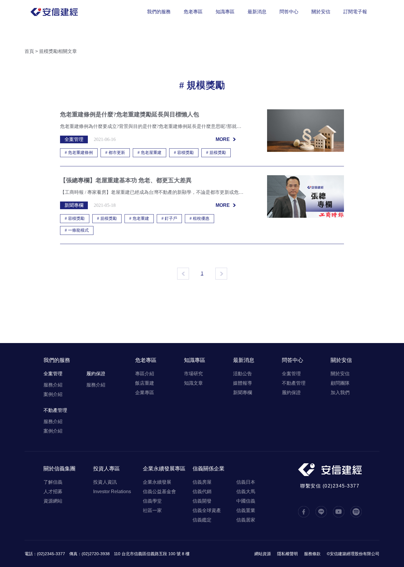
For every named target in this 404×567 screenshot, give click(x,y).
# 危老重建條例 (79, 152)
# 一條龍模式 (77, 230)
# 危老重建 (139, 218)
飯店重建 (144, 383)
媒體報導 (242, 383)
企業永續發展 (157, 482)
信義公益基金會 (159, 491)
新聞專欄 (242, 392)
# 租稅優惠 (199, 218)
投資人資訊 (105, 482)
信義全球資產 (207, 510)
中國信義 (245, 500)
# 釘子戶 (169, 218)
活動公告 (242, 373)
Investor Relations (112, 491)
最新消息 (257, 11)
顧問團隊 (340, 383)
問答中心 (288, 11)
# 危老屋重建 (149, 152)
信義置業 (245, 510)
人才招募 (52, 491)
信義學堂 (152, 500)
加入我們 (340, 392)
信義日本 (245, 482)
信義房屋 (202, 482)
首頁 (29, 51)
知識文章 (193, 383)
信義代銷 (202, 491)
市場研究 (193, 373)
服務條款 (312, 553)
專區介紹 (144, 373)
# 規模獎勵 (216, 152)
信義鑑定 (202, 519)
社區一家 (152, 510)
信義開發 (202, 500)
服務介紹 (52, 384)
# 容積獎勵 (184, 152)
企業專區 (144, 392)
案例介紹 (52, 394)
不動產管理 (55, 410)
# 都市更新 (115, 152)
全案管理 (52, 373)
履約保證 (95, 373)
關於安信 (320, 11)
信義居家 (245, 519)
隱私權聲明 (287, 553)
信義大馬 (245, 491)
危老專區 (193, 11)
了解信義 (52, 482)
